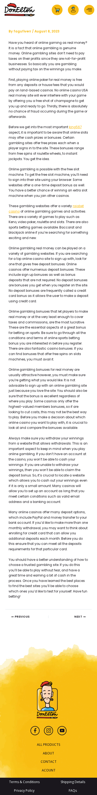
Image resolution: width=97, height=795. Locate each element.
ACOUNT (49, 770)
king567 (75, 127)
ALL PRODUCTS (48, 744)
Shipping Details (73, 782)
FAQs (73, 790)
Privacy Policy (24, 790)
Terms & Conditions (24, 782)
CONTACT (49, 761)
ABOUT (48, 753)
